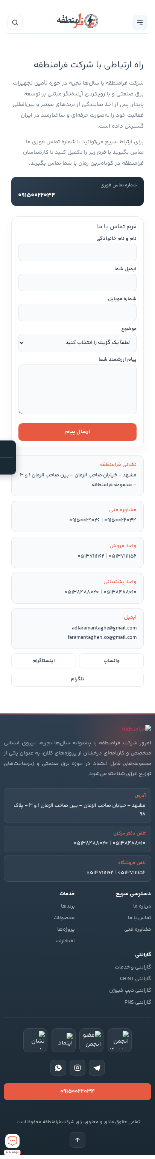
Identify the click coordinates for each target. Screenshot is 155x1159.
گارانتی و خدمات (133, 967)
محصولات (64, 918)
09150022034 (120, 520)
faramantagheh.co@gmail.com (102, 638)
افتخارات (65, 941)
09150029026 (84, 520)
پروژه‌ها (66, 929)
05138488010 (120, 592)
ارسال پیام (77, 431)
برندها (68, 906)
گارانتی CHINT (135, 979)
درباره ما (142, 906)
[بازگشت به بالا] (77, 1140)
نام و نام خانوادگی (116, 239)
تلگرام (77, 679)
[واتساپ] (58, 1068)
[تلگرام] (97, 1068)
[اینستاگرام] (77, 1068)
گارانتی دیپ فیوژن (130, 990)
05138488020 (82, 592)
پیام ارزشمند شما (118, 359)
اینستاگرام (43, 661)
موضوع (129, 329)
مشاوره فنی (137, 929)
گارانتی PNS (138, 1002)
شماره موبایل (122, 299)
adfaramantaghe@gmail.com (104, 628)
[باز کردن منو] (139, 22)
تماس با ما (139, 918)
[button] (12, 1144)
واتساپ (111, 661)
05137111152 (123, 556)
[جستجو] (15, 22)
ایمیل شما (125, 269)
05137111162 (91, 556)
